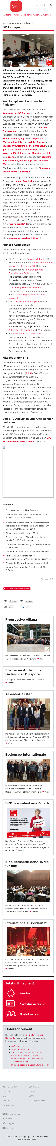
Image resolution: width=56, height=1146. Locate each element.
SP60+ (32, 1096)
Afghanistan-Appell (20, 1062)
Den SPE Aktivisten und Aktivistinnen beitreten (27, 552)
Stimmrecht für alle (20, 1049)
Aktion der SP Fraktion (20, 330)
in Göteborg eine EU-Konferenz (25, 287)
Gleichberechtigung (14, 138)
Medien (6, 1096)
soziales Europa (36, 142)
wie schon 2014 (18, 224)
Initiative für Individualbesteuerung (27, 1059)
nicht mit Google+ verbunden (5, 607)
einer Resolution (25, 181)
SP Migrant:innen (37, 1101)
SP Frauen (34, 1087)
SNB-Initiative (17, 1046)
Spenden (25, 993)
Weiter (42, 659)
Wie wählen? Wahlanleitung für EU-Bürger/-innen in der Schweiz (28, 546)
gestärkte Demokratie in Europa (20, 149)
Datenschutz (8, 1105)
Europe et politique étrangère (17, 588)
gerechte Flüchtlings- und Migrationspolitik (27, 153)
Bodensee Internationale (25, 754)
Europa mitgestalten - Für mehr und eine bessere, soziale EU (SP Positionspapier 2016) (28, 538)
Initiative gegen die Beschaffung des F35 (30, 1065)
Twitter (8, 1119)
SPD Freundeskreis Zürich (27, 803)
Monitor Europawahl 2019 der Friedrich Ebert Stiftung (27, 568)
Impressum (12, 1137)
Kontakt (6, 1092)
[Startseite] (16, 6)
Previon (34, 1140)
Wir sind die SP (10, 1087)
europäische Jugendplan (26, 302)
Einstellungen (27, 606)
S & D (29, 373)
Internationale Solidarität (26, 923)
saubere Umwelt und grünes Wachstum (24, 146)
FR (42, 5)
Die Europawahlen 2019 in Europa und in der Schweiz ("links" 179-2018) (27, 516)
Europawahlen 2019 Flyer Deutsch (22, 510)
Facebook (10, 1128)
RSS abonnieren (13, 1114)
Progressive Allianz (21, 619)
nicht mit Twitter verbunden (21, 601)
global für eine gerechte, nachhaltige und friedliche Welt (28, 161)
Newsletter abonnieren (32, 1004)
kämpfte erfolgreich (36, 259)
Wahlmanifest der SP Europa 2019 (22, 533)
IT (46, 5)
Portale (6, 1101)
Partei (16, 15)
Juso (31, 1092)
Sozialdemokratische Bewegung (36, 15)
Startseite (7, 15)
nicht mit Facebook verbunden (5, 601)
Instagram (9, 1124)
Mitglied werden (29, 1014)
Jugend (10, 157)
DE (37, 5)
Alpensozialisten (19, 694)
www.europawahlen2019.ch (24, 238)
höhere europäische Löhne (27, 333)
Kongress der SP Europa (16, 113)
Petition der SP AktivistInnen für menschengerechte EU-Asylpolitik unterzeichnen (28, 557)
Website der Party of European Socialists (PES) (27, 563)
